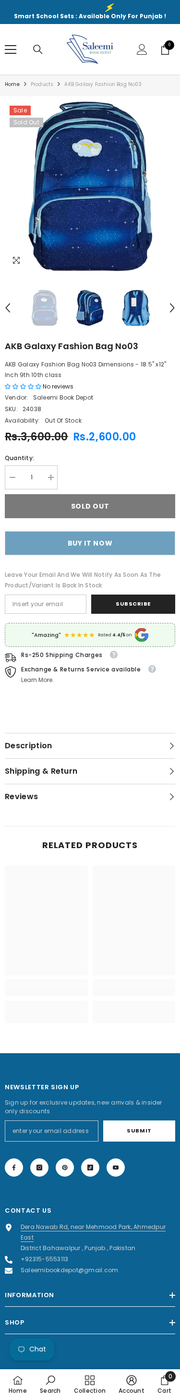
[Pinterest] (65, 1167)
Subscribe (133, 604)
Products (42, 84)
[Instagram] (39, 1167)
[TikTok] (90, 1167)
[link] (46, 990)
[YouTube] (116, 1167)
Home (12, 84)
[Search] (38, 49)
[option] (90, 186)
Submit (139, 1130)
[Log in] (142, 49)
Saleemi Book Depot (63, 397)
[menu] (10, 49)
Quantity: (19, 458)
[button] (7, 308)
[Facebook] (14, 1167)
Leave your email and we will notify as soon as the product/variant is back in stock (83, 580)
